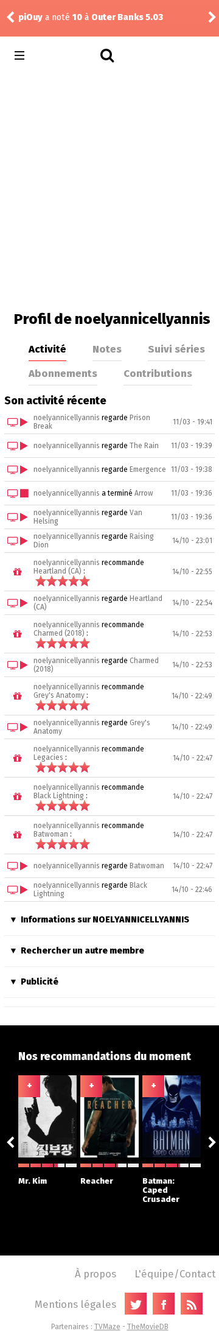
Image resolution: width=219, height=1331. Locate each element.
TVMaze (107, 1326)
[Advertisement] (109, 188)
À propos (95, 1274)
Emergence (148, 469)
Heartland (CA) (57, 571)
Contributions (157, 373)
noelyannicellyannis (66, 417)
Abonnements (63, 373)
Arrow (143, 493)
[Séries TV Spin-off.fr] (68, 55)
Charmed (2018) (59, 633)
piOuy (30, 17)
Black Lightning (58, 796)
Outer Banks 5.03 (127, 17)
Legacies (48, 757)
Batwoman (50, 834)
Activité (47, 349)
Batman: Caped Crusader (160, 1190)
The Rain (144, 445)
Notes (107, 349)
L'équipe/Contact (174, 1274)
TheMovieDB (148, 1326)
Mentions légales (75, 1304)
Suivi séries (176, 349)
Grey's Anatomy (59, 695)
